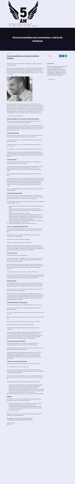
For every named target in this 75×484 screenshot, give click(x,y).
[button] (60, 56)
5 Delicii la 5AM (27, 25)
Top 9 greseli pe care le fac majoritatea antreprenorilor (20, 418)
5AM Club (34, 25)
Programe (20, 25)
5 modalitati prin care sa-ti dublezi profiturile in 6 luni (19, 420)
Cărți (10, 25)
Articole (14, 25)
